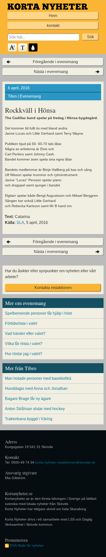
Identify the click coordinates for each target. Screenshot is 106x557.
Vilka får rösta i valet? (23, 343)
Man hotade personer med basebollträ (38, 378)
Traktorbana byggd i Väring (28, 419)
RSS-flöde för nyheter (27, 545)
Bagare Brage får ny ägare (28, 398)
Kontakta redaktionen (53, 288)
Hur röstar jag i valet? (23, 354)
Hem (53, 16)
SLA (20, 222)
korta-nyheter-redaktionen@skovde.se (65, 462)
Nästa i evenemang (51, 72)
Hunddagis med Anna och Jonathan (36, 388)
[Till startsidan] (47, 6)
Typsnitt (23, 47)
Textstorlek (12, 47)
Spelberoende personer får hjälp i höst (38, 313)
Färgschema (33, 47)
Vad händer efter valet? (25, 333)
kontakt (53, 25)
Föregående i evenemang (55, 62)
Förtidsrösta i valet (21, 323)
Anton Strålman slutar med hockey (35, 409)
